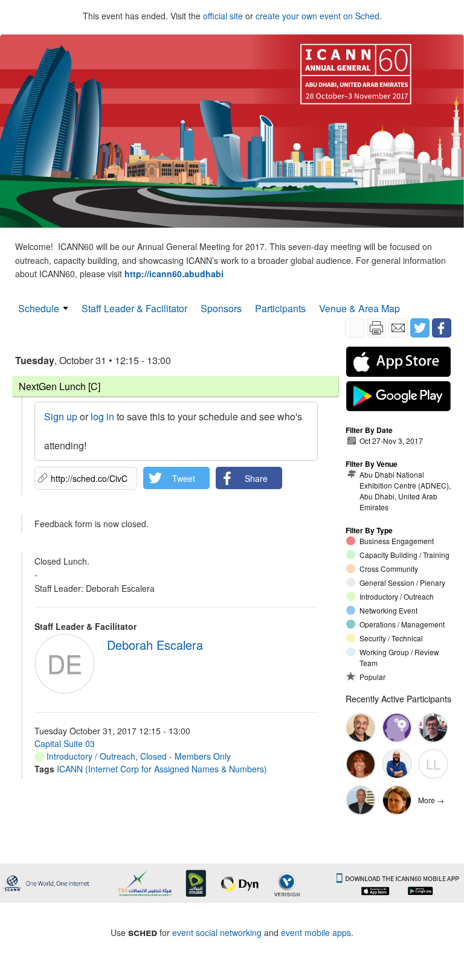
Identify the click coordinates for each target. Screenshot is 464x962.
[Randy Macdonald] (397, 728)
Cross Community (388, 568)
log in (102, 416)
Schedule (38, 308)
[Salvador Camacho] (397, 764)
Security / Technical (391, 638)
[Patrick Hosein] (361, 800)
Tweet (183, 478)
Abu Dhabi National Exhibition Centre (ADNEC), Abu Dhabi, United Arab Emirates (405, 490)
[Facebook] (441, 328)
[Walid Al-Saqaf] (361, 728)
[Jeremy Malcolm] (433, 728)
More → (431, 800)
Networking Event (388, 610)
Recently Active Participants (398, 699)
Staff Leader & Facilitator (134, 308)
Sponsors (221, 308)
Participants (280, 308)
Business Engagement (396, 541)
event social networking (217, 932)
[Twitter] (420, 328)
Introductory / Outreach (89, 756)
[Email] (398, 328)
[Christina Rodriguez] (361, 764)
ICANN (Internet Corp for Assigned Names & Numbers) (162, 769)
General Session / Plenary (402, 582)
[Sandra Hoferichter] (397, 800)
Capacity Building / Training (404, 555)
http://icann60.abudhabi (174, 274)
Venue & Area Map (359, 308)
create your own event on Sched (317, 16)
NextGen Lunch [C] (59, 386)
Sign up (60, 416)
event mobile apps (316, 932)
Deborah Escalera (155, 644)
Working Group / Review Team (399, 657)
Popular (372, 677)
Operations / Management (402, 624)
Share (256, 478)
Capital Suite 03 (64, 743)
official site (223, 16)
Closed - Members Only (185, 756)
